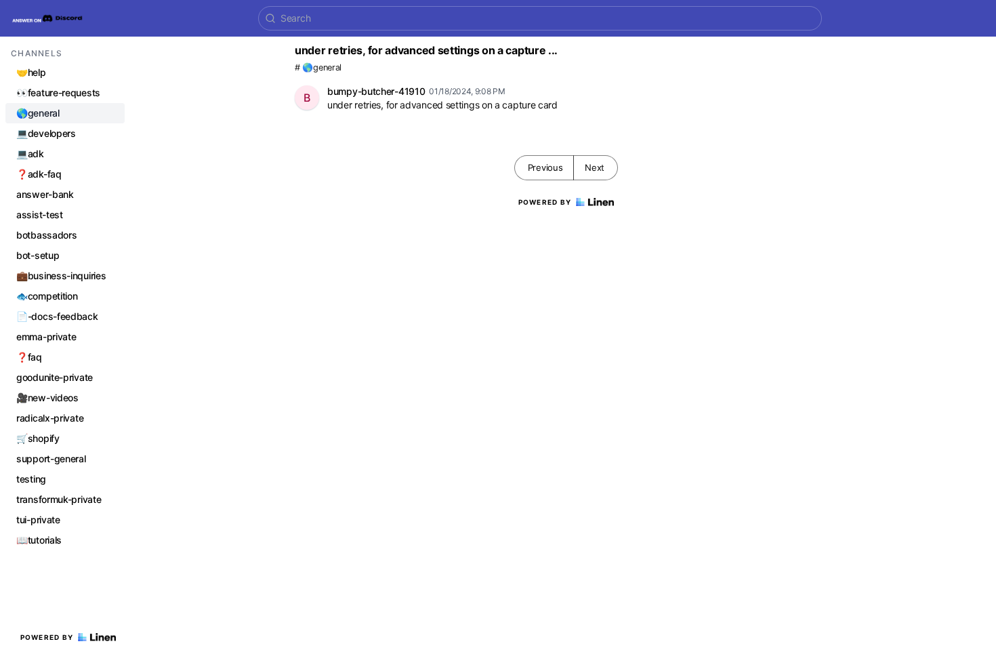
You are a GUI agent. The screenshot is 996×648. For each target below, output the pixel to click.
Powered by (47, 637)
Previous (545, 167)
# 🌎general (318, 67)
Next (594, 167)
